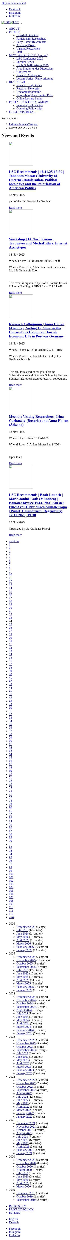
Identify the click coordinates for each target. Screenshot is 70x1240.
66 (10, 760)
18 (10, 601)
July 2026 (22, 930)
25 (10, 624)
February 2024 (25, 1030)
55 (10, 724)
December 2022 (25, 1080)
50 (10, 707)
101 (11, 877)
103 (11, 884)
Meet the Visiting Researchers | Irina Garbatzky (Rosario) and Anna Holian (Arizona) (38, 421)
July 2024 (22, 1013)
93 (10, 850)
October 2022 (24, 1086)
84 (10, 820)
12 (10, 581)
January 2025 (24, 990)
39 (10, 671)
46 (10, 694)
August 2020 (24, 1169)
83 (10, 817)
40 (10, 674)
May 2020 (22, 1179)
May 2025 (22, 976)
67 (10, 764)
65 (10, 757)
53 (10, 717)
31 (10, 644)
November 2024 (26, 1000)
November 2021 (26, 1126)
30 (10, 641)
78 (10, 800)
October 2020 (24, 1166)
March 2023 (23, 1066)
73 (10, 784)
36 (10, 661)
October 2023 (24, 1046)
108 (11, 900)
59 (10, 737)
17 (10, 597)
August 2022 (24, 1093)
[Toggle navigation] (20, 23)
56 (10, 727)
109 (11, 903)
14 (10, 587)
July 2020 (22, 1173)
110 (11, 907)
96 (10, 860)
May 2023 (22, 1060)
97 (10, 864)
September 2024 (26, 1006)
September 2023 (26, 1050)
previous (14, 541)
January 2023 (24, 1073)
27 (10, 631)
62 (10, 747)
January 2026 (24, 950)
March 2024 (23, 1026)
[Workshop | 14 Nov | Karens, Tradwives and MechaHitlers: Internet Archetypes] (21, 232)
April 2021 (22, 1146)
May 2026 (22, 936)
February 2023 (25, 1070)
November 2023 (26, 1043)
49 (10, 704)
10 (10, 574)
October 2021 (24, 1129)
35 (10, 657)
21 (10, 611)
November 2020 (26, 1163)
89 (10, 837)
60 (10, 740)
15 (10, 591)
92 (10, 847)
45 (10, 690)
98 (10, 867)
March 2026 (23, 943)
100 (11, 874)
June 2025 (22, 973)
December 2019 (25, 1193)
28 (10, 634)
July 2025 (22, 970)
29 (10, 637)
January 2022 (24, 1116)
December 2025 (25, 956)
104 (11, 887)
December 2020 (25, 1159)
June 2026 (22, 933)
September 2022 (26, 1090)
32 (10, 647)
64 (10, 754)
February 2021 (25, 1149)
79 (10, 804)
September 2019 (26, 1199)
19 (10, 604)
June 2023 (22, 1056)
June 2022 (22, 1100)
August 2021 (24, 1133)
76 (10, 794)
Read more (15, 207)
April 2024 (22, 1023)
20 (10, 607)
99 (10, 870)
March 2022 (23, 1109)
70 (10, 774)
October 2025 (24, 963)
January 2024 (24, 1033)
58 (10, 734)
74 (10, 787)
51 (10, 710)
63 (10, 750)
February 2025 (25, 986)
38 (10, 667)
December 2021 (25, 1123)
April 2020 (22, 1183)
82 (10, 814)
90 (10, 840)
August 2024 (24, 1010)
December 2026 (25, 926)
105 (11, 890)
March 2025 (23, 983)
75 (10, 790)
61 (10, 744)
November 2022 (26, 1083)
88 (10, 834)
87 (10, 830)
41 (10, 677)
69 (10, 770)
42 (10, 680)
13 (10, 584)
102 (11, 880)
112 (11, 913)
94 (10, 854)
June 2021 (22, 1139)
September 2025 (26, 966)
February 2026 (25, 946)
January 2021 (24, 1153)
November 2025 (26, 960)
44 (10, 687)
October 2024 (24, 1003)
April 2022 (22, 1106)
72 (10, 780)
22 (10, 614)
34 (10, 654)
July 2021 (22, 1136)
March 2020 (23, 1186)
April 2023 (22, 1063)
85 (10, 824)
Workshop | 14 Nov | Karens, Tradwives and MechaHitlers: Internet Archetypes (38, 243)
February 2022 (25, 1113)
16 (10, 594)
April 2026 (22, 940)
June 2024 (22, 1016)
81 (10, 810)
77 (10, 797)
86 (10, 827)
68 (10, 767)
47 (10, 697)
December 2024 (25, 996)
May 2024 (22, 1020)
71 (10, 777)
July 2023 (22, 1053)
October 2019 (24, 1196)
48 (10, 700)
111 (11, 910)
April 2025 (22, 980)
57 (10, 730)
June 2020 (22, 1176)
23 (10, 617)
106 (11, 894)
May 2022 (22, 1103)
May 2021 (22, 1143)
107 (11, 897)
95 (10, 857)
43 (10, 684)
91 (10, 844)
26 (10, 627)
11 (10, 577)
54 (10, 720)
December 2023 (25, 1040)
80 (10, 807)
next (11, 917)
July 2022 (22, 1096)
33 (10, 651)
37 (10, 664)
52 (10, 714)
